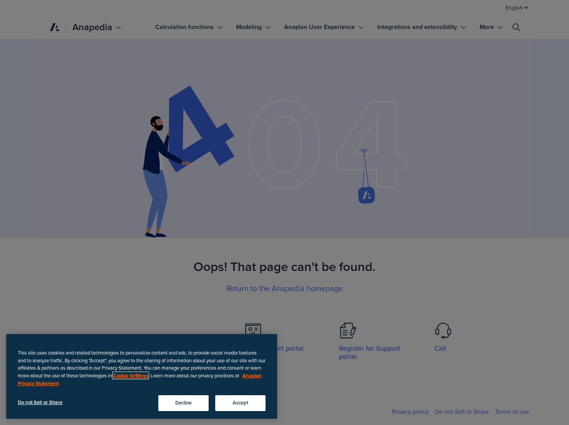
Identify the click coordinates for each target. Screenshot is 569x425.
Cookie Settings (130, 375)
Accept (241, 402)
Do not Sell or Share (40, 402)
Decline (183, 402)
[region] (141, 376)
